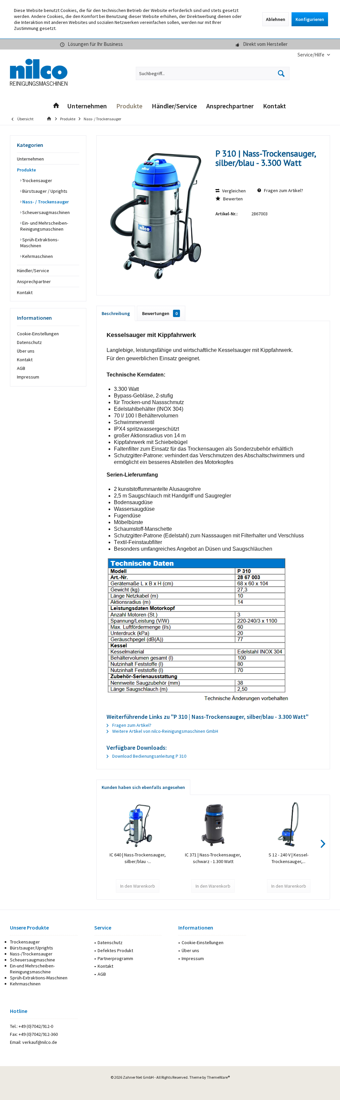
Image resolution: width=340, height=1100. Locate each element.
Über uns (26, 351)
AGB (21, 368)
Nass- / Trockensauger (45, 202)
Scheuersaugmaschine (32, 960)
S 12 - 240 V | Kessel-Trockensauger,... (288, 858)
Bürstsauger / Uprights (44, 191)
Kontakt (25, 292)
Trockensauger (36, 180)
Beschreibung (116, 313)
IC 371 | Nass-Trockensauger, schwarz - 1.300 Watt (213, 858)
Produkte (26, 170)
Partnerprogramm (115, 958)
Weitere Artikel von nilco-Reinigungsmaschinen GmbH (164, 731)
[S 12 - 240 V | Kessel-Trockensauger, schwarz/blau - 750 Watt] (288, 825)
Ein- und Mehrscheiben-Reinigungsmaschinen (44, 226)
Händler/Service (33, 271)
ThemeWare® (218, 1077)
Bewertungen (160, 313)
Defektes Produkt (115, 950)
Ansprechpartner (34, 281)
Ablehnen (275, 19)
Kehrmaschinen (37, 256)
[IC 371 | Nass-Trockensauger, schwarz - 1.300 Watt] (213, 825)
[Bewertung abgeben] (267, 171)
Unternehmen (30, 159)
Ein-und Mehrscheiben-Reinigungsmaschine (32, 969)
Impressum (28, 377)
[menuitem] (311, 55)
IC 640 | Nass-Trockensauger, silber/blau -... (138, 858)
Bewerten (232, 199)
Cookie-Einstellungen (38, 334)
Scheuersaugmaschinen (45, 212)
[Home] (56, 106)
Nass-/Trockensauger (31, 954)
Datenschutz (29, 342)
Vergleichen (233, 191)
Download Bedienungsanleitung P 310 (148, 756)
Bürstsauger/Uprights (31, 948)
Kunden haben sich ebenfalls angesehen (143, 787)
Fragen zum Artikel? (283, 190)
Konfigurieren (310, 19)
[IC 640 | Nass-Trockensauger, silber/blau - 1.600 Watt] (137, 825)
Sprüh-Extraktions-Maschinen (39, 243)
